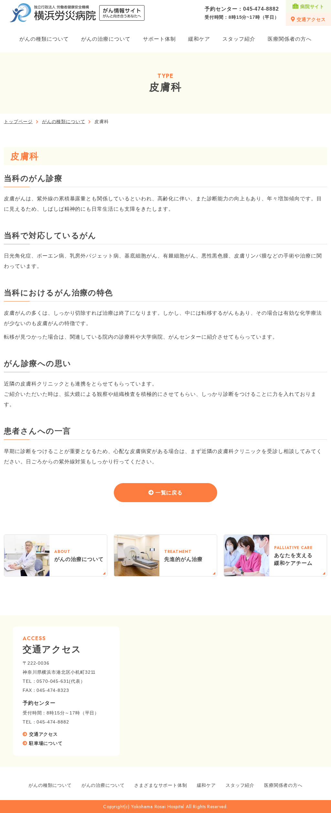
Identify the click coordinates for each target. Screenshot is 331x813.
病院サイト (312, 6)
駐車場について (46, 743)
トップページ (18, 121)
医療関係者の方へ (290, 39)
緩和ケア (199, 39)
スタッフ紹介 (238, 39)
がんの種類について (44, 39)
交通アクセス (311, 19)
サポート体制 (159, 39)
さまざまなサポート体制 (160, 785)
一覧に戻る (169, 492)
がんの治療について (106, 39)
